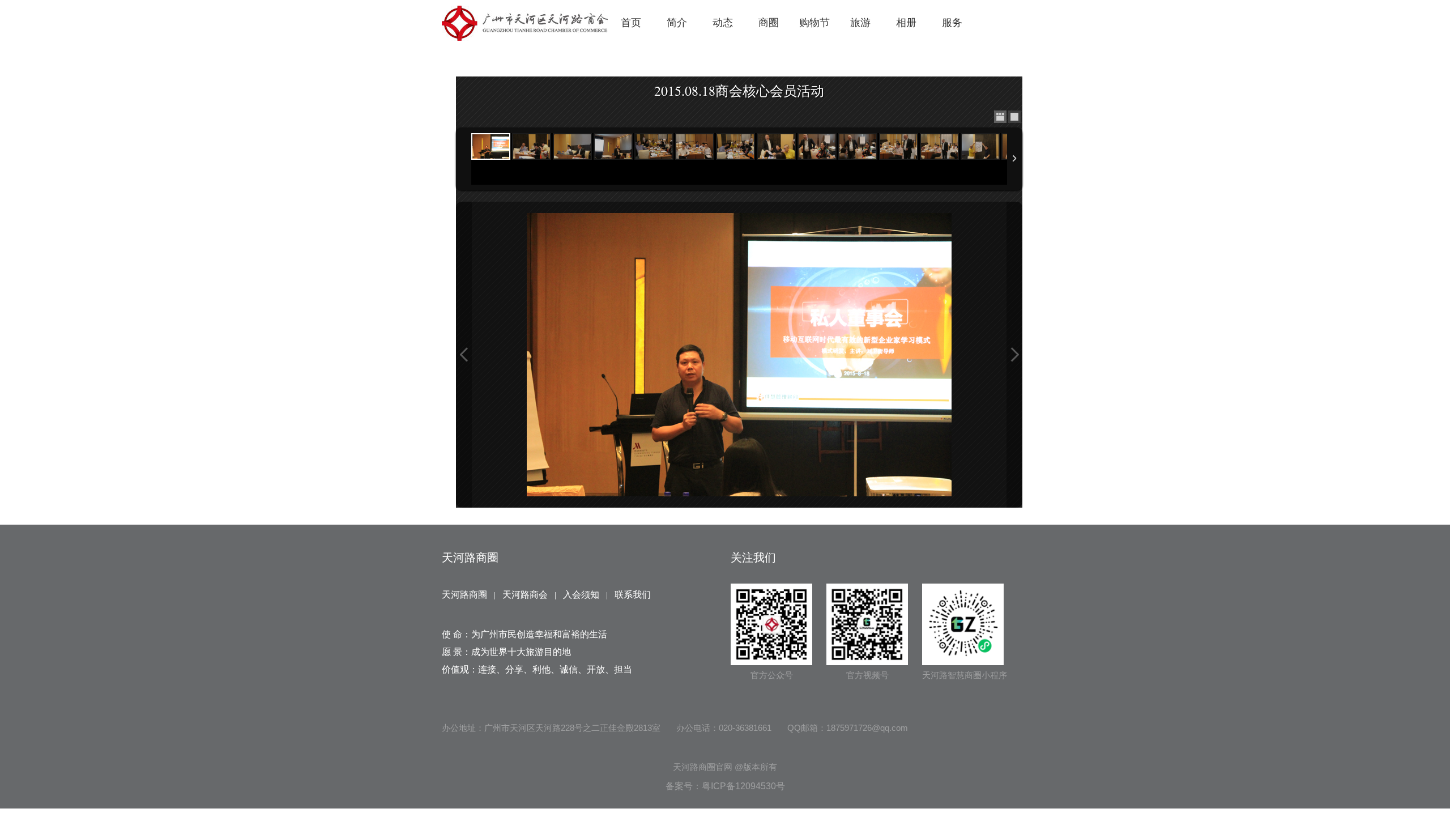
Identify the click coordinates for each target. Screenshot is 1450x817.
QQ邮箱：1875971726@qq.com (847, 728)
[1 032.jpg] (694, 146)
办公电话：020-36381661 (723, 728)
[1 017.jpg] (531, 146)
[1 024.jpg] (572, 146)
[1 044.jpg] (857, 146)
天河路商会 (525, 594)
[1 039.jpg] (776, 146)
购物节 (814, 22)
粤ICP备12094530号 (743, 786)
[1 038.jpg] (735, 146)
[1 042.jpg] (817, 146)
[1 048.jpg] (939, 146)
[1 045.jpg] (898, 146)
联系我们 (633, 594)
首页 (631, 22)
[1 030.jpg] (653, 146)
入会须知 (581, 594)
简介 (677, 22)
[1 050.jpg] (980, 146)
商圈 (768, 22)
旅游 (860, 22)
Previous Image (464, 355)
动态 (723, 22)
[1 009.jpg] (490, 146)
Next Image (1014, 355)
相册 (906, 22)
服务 (952, 22)
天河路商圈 (464, 594)
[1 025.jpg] (613, 146)
